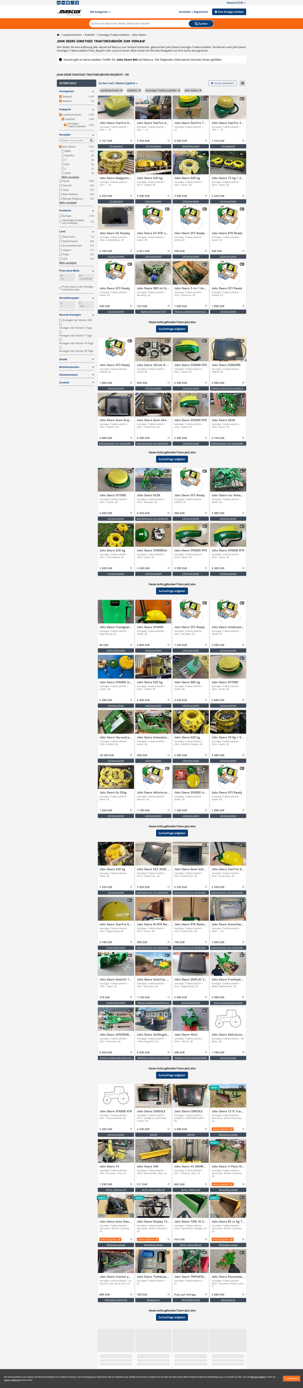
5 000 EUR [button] (143, 645)
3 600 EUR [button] (218, 1294)
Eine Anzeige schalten (231, 12)
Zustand (64, 382)
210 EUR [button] (104, 997)
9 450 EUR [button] (143, 513)
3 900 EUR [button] (143, 700)
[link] (116, 107)
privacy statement (12, 1380)
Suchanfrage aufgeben (172, 329)
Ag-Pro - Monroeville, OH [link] (153, 1189)
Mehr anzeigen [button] (70, 177)
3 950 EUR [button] (143, 887)
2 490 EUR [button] (143, 1129)
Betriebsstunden (69, 367)
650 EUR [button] (142, 383)
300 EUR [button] (142, 942)
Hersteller (65, 134)
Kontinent (65, 210)
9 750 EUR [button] (218, 438)
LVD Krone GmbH (153, 201)
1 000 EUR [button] (218, 306)
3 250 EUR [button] (143, 141)
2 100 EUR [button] (105, 251)
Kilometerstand (68, 374)
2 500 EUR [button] (218, 645)
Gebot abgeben (221, 1129)
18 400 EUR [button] (106, 755)
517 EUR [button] (142, 1184)
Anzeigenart (66, 91)
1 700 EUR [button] (143, 810)
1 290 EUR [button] (105, 1184)
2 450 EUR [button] (218, 196)
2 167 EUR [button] (105, 141)
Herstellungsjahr (69, 298)
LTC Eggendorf (116, 146)
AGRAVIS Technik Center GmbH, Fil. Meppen (231, 388)
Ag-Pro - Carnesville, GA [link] (191, 1244)
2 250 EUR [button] (180, 700)
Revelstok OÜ (153, 1300)
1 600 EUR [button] (180, 306)
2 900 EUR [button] (218, 383)
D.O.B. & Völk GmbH (116, 650)
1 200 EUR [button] (180, 810)
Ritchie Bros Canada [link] (228, 1134)
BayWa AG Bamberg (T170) (153, 311)
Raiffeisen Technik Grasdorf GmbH (191, 1057)
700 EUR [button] (142, 1294)
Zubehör (90, 35)
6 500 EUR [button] (143, 438)
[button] (76, 83)
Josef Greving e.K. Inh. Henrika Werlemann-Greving (122, 443)
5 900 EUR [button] (218, 755)
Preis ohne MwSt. (69, 270)
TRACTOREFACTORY (190, 1300)
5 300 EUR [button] (180, 383)
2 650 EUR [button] (105, 1052)
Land (62, 231)
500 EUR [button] (179, 1052)
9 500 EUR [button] (180, 141)
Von (61, 303)
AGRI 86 (153, 1134)
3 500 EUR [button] (143, 196)
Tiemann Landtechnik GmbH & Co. (191, 311)
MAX (80, 275)
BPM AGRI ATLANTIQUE (116, 1300)
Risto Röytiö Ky (228, 1300)
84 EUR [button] (103, 645)
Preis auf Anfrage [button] (185, 1294)
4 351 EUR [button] (143, 251)
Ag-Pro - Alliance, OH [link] (190, 1189)
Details (63, 359)
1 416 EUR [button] (218, 141)
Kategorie (65, 109)
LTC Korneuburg (153, 146)
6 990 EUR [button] (143, 1052)
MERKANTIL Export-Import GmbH (153, 1057)
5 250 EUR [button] (180, 887)
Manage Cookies (257, 1377)
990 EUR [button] (179, 251)
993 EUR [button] (179, 1239)
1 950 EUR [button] (105, 810)
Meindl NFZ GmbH (190, 146)
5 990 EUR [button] (218, 887)
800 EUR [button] (104, 1294)
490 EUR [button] (142, 755)
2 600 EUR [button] (105, 513)
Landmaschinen (72, 35)
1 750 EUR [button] (143, 997)
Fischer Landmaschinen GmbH (228, 1002)
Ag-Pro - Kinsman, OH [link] (116, 1189)
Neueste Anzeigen (70, 314)
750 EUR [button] (179, 942)
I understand (291, 1378)
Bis (80, 303)
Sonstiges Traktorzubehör (114, 35)
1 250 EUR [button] (180, 645)
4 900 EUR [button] (180, 1129)
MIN (61, 275)
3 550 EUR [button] (105, 887)
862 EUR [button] (179, 1184)
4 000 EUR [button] (105, 438)
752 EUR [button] (142, 306)
